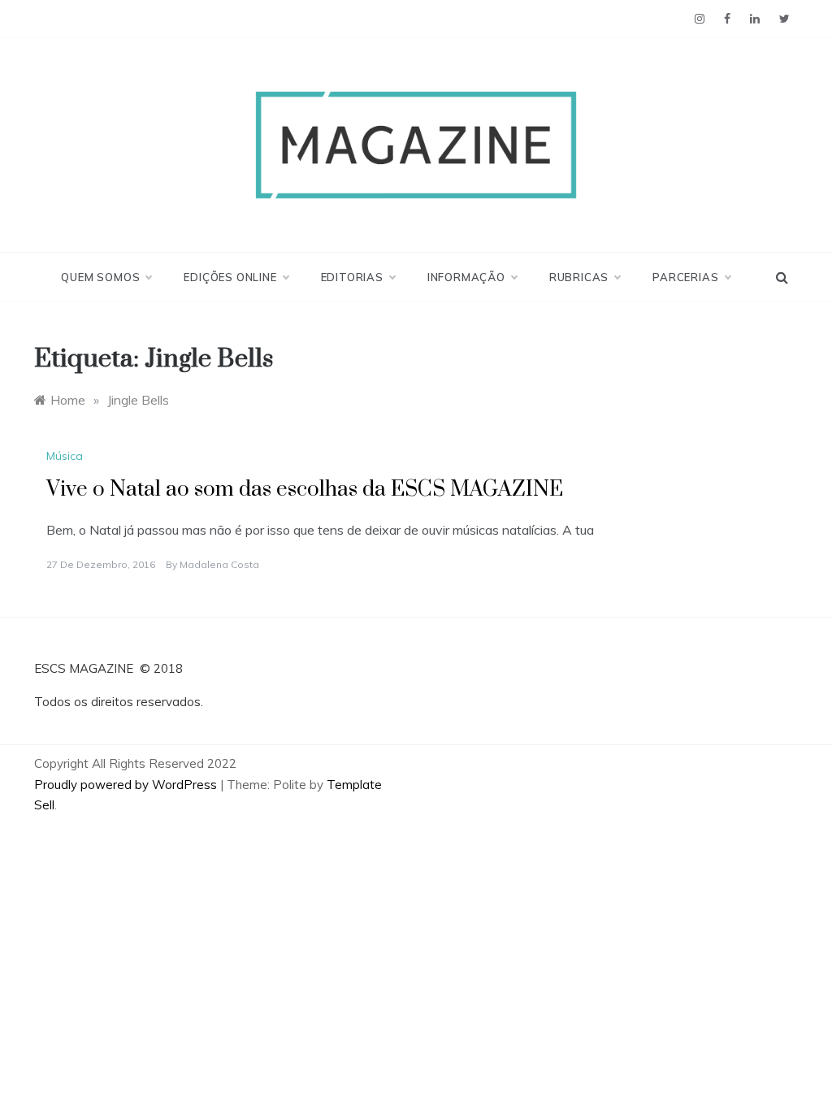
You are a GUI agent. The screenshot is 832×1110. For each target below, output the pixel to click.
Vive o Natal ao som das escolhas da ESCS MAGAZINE (304, 489)
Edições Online (230, 277)
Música (64, 456)
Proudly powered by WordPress (127, 784)
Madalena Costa (219, 564)
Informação (466, 277)
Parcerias (685, 277)
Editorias (352, 277)
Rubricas (579, 277)
